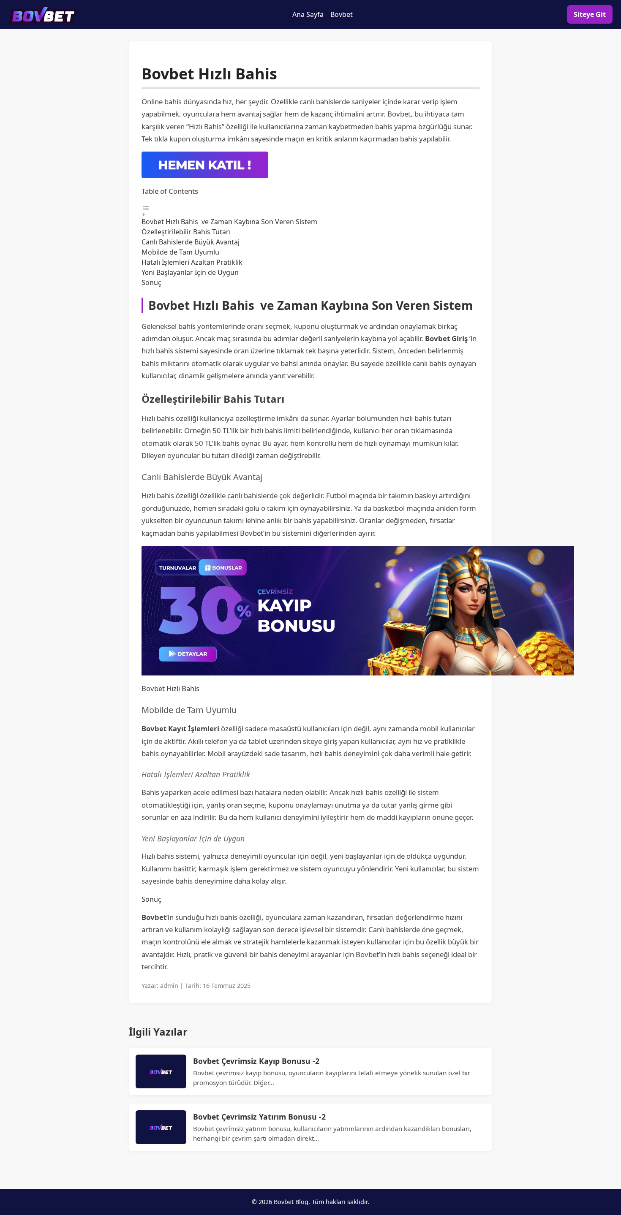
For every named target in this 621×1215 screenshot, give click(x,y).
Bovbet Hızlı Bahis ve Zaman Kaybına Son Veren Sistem (229, 221)
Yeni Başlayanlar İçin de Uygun (190, 272)
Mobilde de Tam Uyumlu (180, 252)
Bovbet (341, 14)
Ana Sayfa (308, 14)
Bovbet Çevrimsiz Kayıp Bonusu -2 (256, 1061)
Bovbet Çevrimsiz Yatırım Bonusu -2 (259, 1117)
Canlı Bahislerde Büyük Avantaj (191, 242)
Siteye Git (590, 14)
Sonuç (151, 282)
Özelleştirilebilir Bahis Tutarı (186, 231)
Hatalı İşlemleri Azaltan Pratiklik (192, 262)
